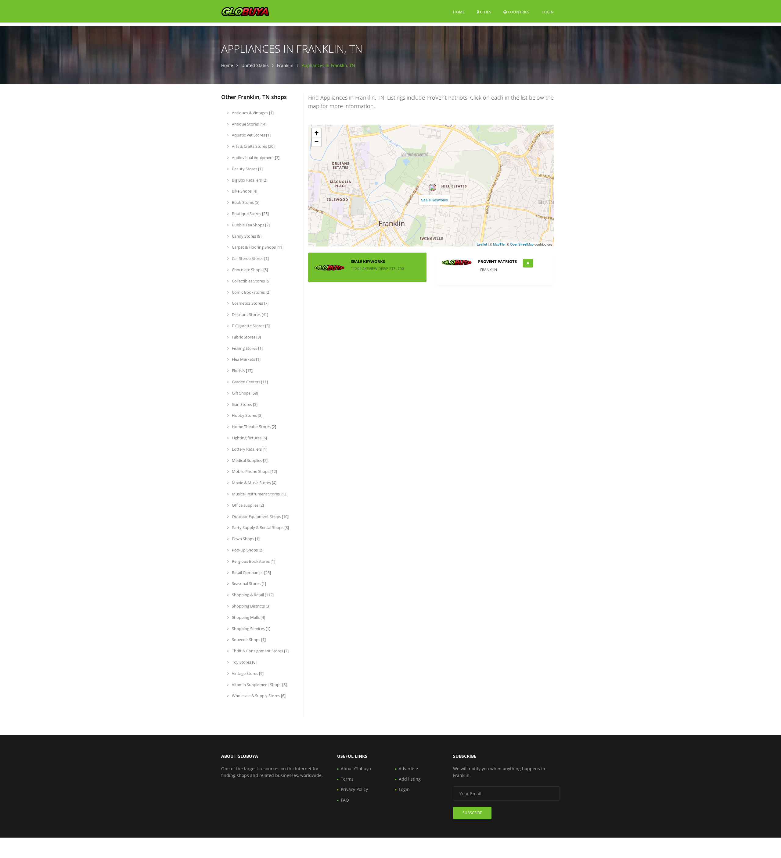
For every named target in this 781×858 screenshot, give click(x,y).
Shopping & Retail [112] (252, 594)
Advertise (408, 768)
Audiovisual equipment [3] (255, 157)
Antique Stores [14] (248, 124)
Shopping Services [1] (250, 628)
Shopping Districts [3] (250, 606)
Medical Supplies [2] (249, 460)
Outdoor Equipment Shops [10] (260, 516)
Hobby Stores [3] (246, 415)
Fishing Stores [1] (247, 348)
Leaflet (482, 244)
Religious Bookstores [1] (253, 561)
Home (459, 12)
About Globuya (356, 768)
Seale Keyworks (434, 199)
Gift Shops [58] (244, 393)
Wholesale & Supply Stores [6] (258, 695)
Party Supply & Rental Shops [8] (260, 527)
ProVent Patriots (497, 261)
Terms (347, 779)
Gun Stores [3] (244, 404)
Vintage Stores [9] (247, 673)
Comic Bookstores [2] (250, 292)
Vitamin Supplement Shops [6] (259, 684)
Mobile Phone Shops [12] (254, 471)
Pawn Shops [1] (245, 538)
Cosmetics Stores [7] (249, 303)
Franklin (285, 65)
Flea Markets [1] (246, 359)
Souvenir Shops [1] (248, 639)
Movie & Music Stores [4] (253, 482)
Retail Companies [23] (251, 572)
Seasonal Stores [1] (248, 583)
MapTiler (499, 244)
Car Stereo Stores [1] (250, 258)
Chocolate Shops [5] (249, 269)
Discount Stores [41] (249, 314)
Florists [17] (242, 370)
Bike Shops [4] (244, 191)
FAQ (345, 800)
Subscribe (472, 812)
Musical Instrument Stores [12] (259, 494)
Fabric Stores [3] (246, 337)
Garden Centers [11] (249, 382)
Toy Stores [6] (244, 662)
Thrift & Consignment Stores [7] (260, 651)
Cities (485, 12)
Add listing (410, 779)
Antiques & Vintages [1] (252, 112)
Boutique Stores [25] (250, 213)
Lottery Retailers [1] (249, 449)
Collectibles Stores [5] (250, 281)
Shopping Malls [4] (248, 617)
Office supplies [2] (247, 505)
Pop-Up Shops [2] (247, 550)
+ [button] (317, 132)
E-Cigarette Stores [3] (250, 325)
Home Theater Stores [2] (253, 426)
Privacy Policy (354, 789)
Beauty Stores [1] (247, 169)
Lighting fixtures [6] (249, 438)
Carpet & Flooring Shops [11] (257, 247)
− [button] (317, 142)
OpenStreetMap (522, 244)
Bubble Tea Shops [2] (250, 225)
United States (255, 65)
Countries (518, 12)
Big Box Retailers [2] (249, 180)
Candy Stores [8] (246, 236)
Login (548, 12)
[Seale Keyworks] (432, 187)
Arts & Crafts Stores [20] (253, 146)
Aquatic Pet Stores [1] (251, 135)
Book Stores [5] (245, 202)
